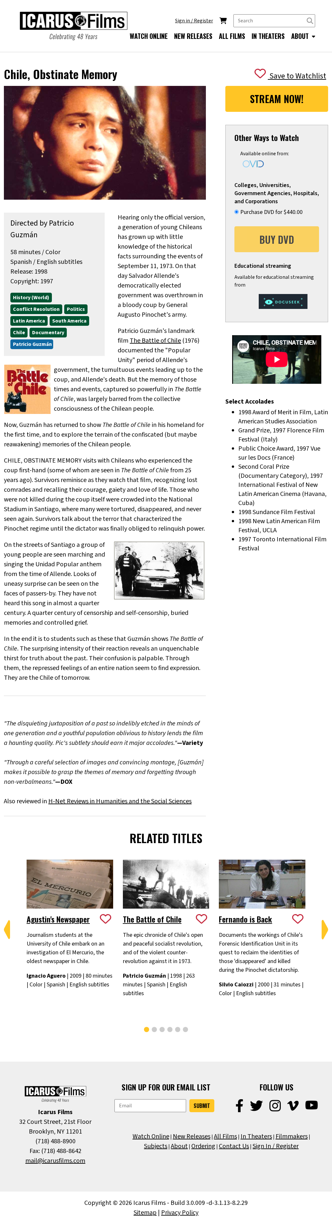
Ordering (203, 1146)
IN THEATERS (268, 36)
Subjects (155, 1146)
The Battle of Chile (155, 340)
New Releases (191, 1136)
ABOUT (300, 36)
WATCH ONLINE (149, 36)
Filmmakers (292, 1136)
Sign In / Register (276, 1146)
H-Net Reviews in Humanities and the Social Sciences (120, 801)
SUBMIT (202, 1106)
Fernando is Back (245, 919)
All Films (225, 1136)
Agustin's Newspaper (58, 919)
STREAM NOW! (276, 98)
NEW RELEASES (193, 36)
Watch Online (151, 1136)
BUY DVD (276, 239)
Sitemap (145, 1212)
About (179, 1146)
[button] (7, 929)
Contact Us (234, 1146)
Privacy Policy (179, 1212)
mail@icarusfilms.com (55, 1160)
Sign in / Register (194, 20)
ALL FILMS (232, 36)
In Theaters (256, 1136)
